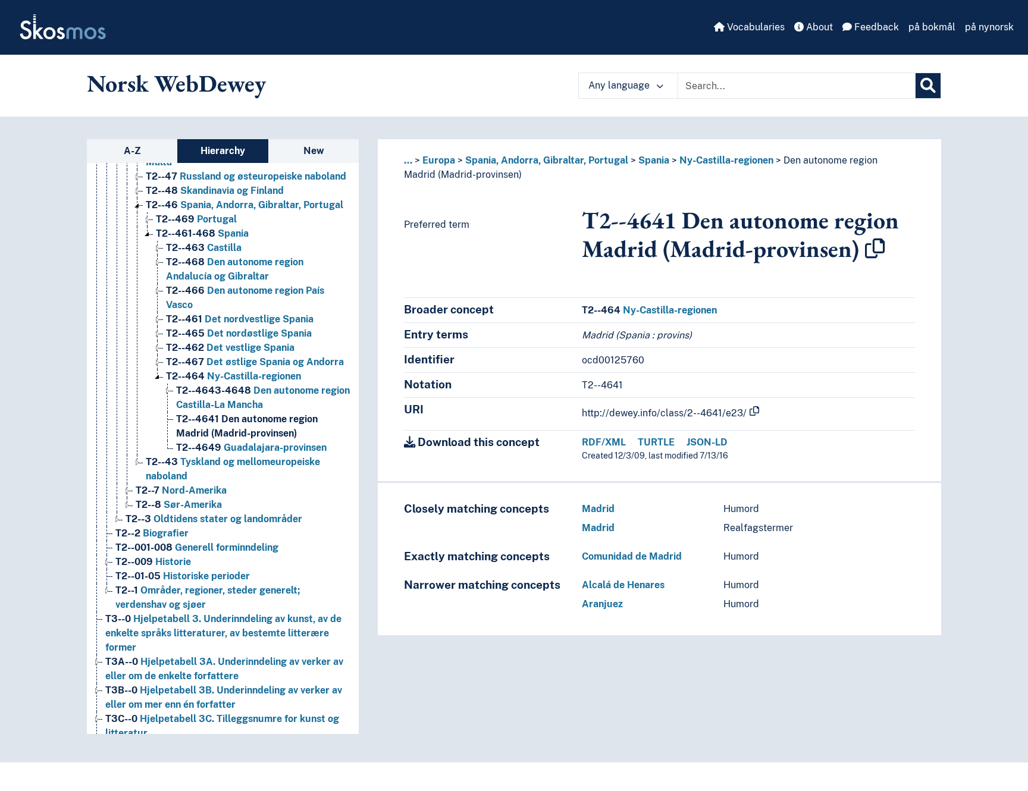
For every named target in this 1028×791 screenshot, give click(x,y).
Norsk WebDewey (176, 83)
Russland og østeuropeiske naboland (246, 176)
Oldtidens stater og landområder (214, 519)
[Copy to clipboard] (875, 249)
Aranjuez (602, 604)
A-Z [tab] (132, 150)
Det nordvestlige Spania (240, 319)
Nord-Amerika (181, 490)
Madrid (598, 508)
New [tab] (313, 150)
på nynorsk (989, 27)
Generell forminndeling (196, 547)
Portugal (196, 219)
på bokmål (931, 27)
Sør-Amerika (179, 504)
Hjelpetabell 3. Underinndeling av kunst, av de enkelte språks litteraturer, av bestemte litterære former (223, 633)
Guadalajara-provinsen (251, 447)
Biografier (152, 533)
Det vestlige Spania (230, 347)
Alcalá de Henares (623, 585)
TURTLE (656, 442)
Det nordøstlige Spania (239, 333)
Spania (202, 233)
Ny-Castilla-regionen (233, 376)
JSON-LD (707, 442)
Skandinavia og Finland (215, 190)
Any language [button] (620, 85)
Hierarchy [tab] (222, 150)
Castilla (204, 247)
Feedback (875, 27)
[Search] (928, 86)
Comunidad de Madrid (632, 556)
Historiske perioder (182, 576)
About (818, 27)
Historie (153, 561)
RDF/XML (604, 442)
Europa (438, 160)
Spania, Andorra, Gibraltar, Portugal (244, 205)
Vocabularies (755, 27)
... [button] (408, 160)
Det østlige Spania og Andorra (255, 362)
